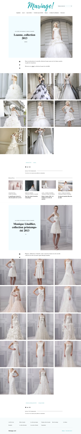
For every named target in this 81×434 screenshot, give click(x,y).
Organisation (43, 425)
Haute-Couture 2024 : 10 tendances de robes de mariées (47, 197)
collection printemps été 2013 (31, 402)
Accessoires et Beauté (34, 425)
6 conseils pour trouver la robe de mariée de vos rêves (15, 196)
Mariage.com (12, 431)
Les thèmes (65, 422)
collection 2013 (28, 162)
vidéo (33, 66)
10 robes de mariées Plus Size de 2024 (65, 197)
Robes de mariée (30, 31)
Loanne (34, 162)
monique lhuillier (41, 402)
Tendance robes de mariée (31, 194)
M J (26, 234)
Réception (10, 425)
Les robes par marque (20, 31)
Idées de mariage (55, 422)
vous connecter (31, 173)
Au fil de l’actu (11, 422)
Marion (25, 41)
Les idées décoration (23, 425)
